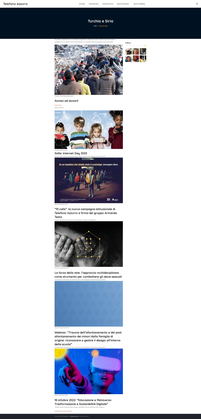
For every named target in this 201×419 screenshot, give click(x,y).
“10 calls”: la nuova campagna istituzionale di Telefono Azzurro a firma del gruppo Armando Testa (86, 213)
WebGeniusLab (74, 416)
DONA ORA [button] (58, 105)
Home (95, 26)
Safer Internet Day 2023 (71, 153)
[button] (197, 4)
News (56, 150)
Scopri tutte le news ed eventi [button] (63, 411)
